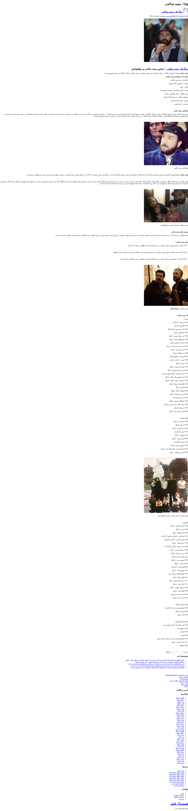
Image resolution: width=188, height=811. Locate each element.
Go (168, 652)
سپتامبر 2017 (180, 729)
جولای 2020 (180, 715)
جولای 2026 (180, 700)
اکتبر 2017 (181, 728)
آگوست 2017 (180, 731)
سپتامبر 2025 (180, 713)
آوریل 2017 (180, 739)
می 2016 (181, 755)
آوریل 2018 (180, 716)
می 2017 (181, 737)
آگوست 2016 (180, 750)
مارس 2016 (180, 759)
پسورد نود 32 (184, 679)
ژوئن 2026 (180, 702)
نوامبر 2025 (180, 709)
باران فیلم (181, 770)
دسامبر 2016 (180, 742)
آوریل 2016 (180, 757)
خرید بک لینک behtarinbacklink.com (177, 675)
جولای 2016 (180, 752)
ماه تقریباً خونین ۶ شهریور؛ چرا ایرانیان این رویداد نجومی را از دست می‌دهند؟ (159, 662)
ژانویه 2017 (180, 741)
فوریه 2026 (180, 703)
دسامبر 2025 (180, 707)
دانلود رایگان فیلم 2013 (176, 776)
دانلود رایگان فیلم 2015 (176, 778)
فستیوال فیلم (179, 803)
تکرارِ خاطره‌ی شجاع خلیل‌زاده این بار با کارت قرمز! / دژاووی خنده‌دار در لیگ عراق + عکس (154, 660)
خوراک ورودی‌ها (179, 795)
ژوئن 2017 (180, 735)
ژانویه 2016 (180, 763)
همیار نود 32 (184, 682)
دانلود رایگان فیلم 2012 (176, 774)
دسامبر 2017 (180, 724)
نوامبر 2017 (180, 726)
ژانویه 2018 (180, 722)
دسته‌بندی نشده (166, 16)
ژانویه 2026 (180, 705)
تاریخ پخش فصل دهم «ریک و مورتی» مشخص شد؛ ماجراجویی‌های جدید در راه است (157, 665)
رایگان (186, 686)
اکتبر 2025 (181, 711)
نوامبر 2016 (180, 744)
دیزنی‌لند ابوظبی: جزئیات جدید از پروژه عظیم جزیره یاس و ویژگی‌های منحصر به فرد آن (156, 664)
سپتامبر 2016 (180, 748)
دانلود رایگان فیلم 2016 (176, 780)
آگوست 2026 (180, 698)
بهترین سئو (184, 684)
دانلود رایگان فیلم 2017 (176, 782)
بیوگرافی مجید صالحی (172, 12)
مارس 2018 (180, 718)
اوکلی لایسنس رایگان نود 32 (179, 681)
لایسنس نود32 (183, 677)
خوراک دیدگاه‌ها (179, 797)
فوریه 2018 (180, 720)
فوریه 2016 (180, 761)
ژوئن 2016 (180, 754)
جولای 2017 (180, 733)
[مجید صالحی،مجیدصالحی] (166, 164)
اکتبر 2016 (181, 746)
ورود (182, 793)
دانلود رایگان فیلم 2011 (176, 772)
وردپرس (181, 799)
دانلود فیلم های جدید (177, 783)
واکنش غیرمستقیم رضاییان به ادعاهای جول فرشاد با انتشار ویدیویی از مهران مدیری (157, 667)
